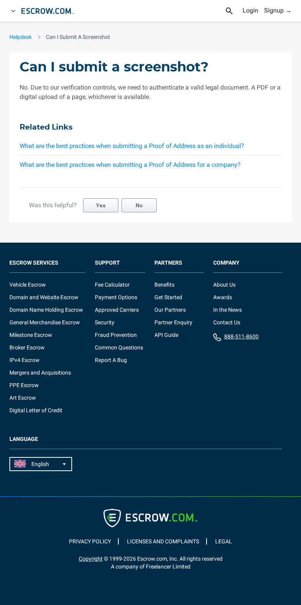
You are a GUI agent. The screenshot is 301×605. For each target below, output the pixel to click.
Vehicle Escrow (27, 284)
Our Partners (170, 310)
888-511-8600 (241, 336)
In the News (227, 310)
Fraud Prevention (116, 335)
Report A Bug (111, 360)
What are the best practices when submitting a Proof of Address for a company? (130, 164)
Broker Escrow (27, 347)
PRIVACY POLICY (90, 541)
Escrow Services (33, 263)
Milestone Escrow (30, 335)
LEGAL (223, 541)
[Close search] (233, 11)
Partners (168, 263)
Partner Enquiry (173, 322)
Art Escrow (22, 398)
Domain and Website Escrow (43, 297)
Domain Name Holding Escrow (46, 310)
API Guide (166, 335)
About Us (224, 284)
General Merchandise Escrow (44, 322)
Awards (222, 297)
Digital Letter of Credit (35, 410)
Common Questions (119, 347)
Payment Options (116, 297)
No (139, 205)
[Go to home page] (51, 11)
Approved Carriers (117, 310)
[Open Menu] (13, 11)
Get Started (168, 297)
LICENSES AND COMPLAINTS (163, 541)
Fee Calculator (112, 284)
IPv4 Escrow (24, 360)
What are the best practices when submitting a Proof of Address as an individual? (132, 146)
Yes (100, 205)
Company (226, 263)
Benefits (164, 284)
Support (107, 263)
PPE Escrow (24, 385)
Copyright (91, 559)
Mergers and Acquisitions (40, 372)
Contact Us (226, 322)
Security (104, 322)
